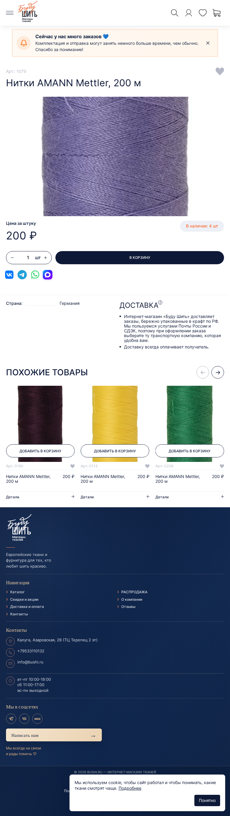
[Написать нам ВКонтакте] (9, 275)
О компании (131, 599)
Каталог (17, 592)
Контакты (19, 614)
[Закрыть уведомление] (208, 43)
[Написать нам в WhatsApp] (35, 275)
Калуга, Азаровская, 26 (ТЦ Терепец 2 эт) (57, 639)
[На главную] (115, 527)
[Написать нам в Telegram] (22, 275)
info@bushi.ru (30, 662)
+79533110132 (30, 651)
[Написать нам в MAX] (47, 274)
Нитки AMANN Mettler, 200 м (28, 479)
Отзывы (128, 606)
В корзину (139, 257)
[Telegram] (11, 719)
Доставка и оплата (27, 606)
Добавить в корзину (40, 451)
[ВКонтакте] (24, 719)
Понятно (207, 800)
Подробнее (130, 788)
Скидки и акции (24, 599)
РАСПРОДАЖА (134, 592)
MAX (37, 718)
